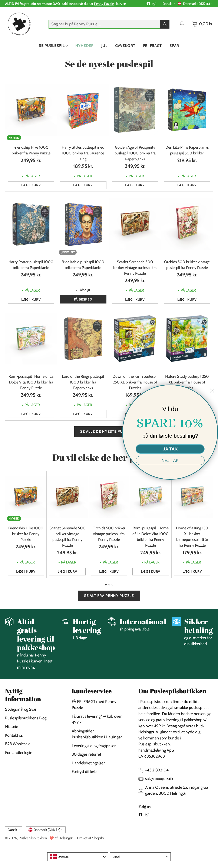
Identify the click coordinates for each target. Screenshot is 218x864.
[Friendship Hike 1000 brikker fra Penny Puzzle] (31, 109)
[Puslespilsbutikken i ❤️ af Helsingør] (18, 24)
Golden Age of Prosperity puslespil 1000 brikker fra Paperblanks (135, 153)
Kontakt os (14, 735)
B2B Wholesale (17, 743)
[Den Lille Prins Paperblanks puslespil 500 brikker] (187, 109)
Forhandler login (18, 752)
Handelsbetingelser (88, 763)
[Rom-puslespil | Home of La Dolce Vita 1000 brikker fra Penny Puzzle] (31, 338)
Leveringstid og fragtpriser (94, 745)
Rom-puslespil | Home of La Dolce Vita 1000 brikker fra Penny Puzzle (31, 382)
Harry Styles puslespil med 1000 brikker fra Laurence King (83, 153)
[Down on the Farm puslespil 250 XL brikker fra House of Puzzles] (135, 338)
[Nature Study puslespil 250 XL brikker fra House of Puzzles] (187, 338)
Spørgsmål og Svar (20, 709)
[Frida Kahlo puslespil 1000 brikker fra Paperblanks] (83, 224)
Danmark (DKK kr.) (196, 3)
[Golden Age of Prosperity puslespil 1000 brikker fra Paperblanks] (135, 109)
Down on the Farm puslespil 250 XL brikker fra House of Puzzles (135, 382)
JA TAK (170, 449)
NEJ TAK (170, 460)
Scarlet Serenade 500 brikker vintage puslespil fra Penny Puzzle (135, 268)
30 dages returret (86, 754)
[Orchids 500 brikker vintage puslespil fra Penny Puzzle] (187, 224)
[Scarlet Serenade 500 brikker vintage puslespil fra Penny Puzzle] (135, 224)
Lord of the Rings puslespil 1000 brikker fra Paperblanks (83, 382)
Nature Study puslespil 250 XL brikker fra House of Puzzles (187, 382)
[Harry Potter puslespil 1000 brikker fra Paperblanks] (31, 224)
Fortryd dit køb (84, 771)
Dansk (167, 3)
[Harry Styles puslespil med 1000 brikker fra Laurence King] (83, 109)
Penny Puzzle (104, 3)
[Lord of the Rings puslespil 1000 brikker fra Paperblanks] (83, 338)
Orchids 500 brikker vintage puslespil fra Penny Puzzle (109, 534)
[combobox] (77, 856)
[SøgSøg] (164, 24)
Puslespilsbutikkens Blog (25, 718)
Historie (11, 726)
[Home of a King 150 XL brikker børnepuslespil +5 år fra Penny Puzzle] (192, 497)
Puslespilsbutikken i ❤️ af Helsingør (46, 838)
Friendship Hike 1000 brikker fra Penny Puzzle (25, 534)
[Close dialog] (212, 390)
